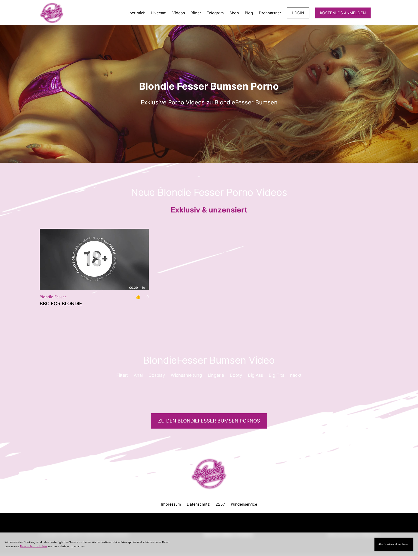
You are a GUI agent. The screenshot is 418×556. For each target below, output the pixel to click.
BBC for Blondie (61, 303)
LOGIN (298, 12)
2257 (220, 504)
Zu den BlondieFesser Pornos (209, 421)
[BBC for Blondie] (94, 259)
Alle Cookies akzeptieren (393, 544)
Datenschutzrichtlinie (33, 546)
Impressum (171, 504)
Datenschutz (198, 504)
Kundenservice (244, 504)
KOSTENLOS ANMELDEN (343, 12)
